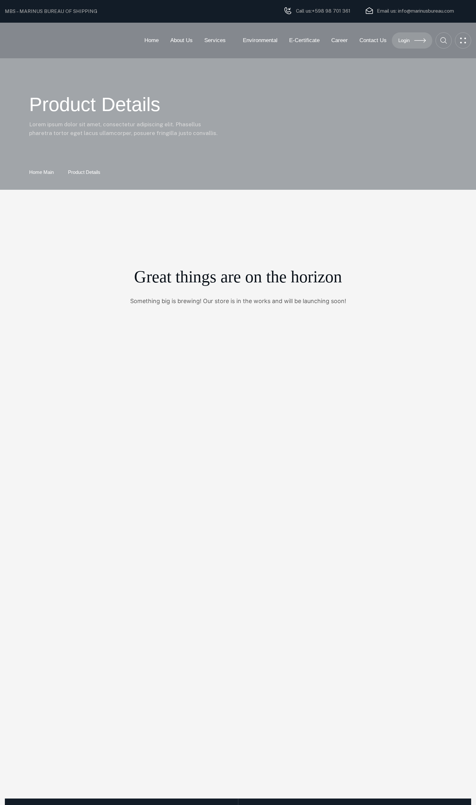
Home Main (41, 172)
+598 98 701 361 (331, 11)
